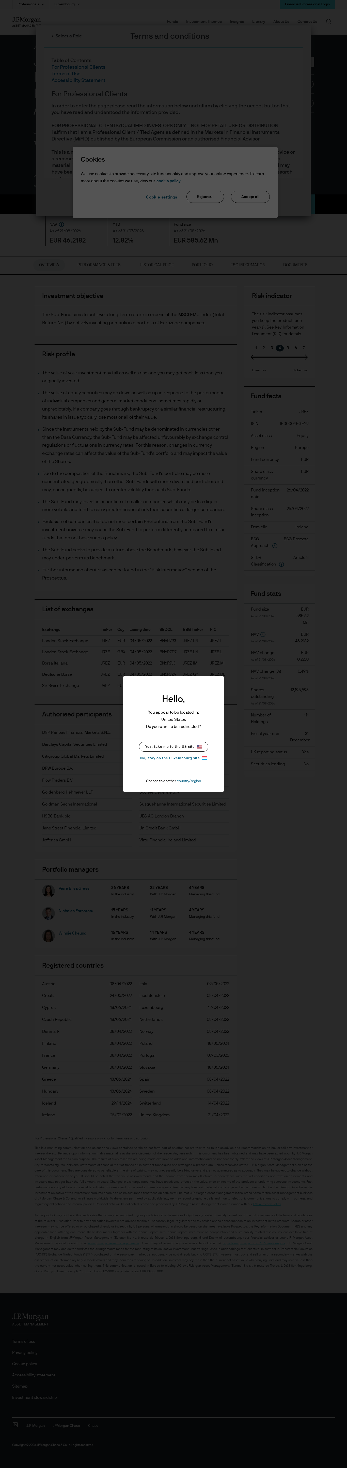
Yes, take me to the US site (170, 747)
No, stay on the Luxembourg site (170, 758)
